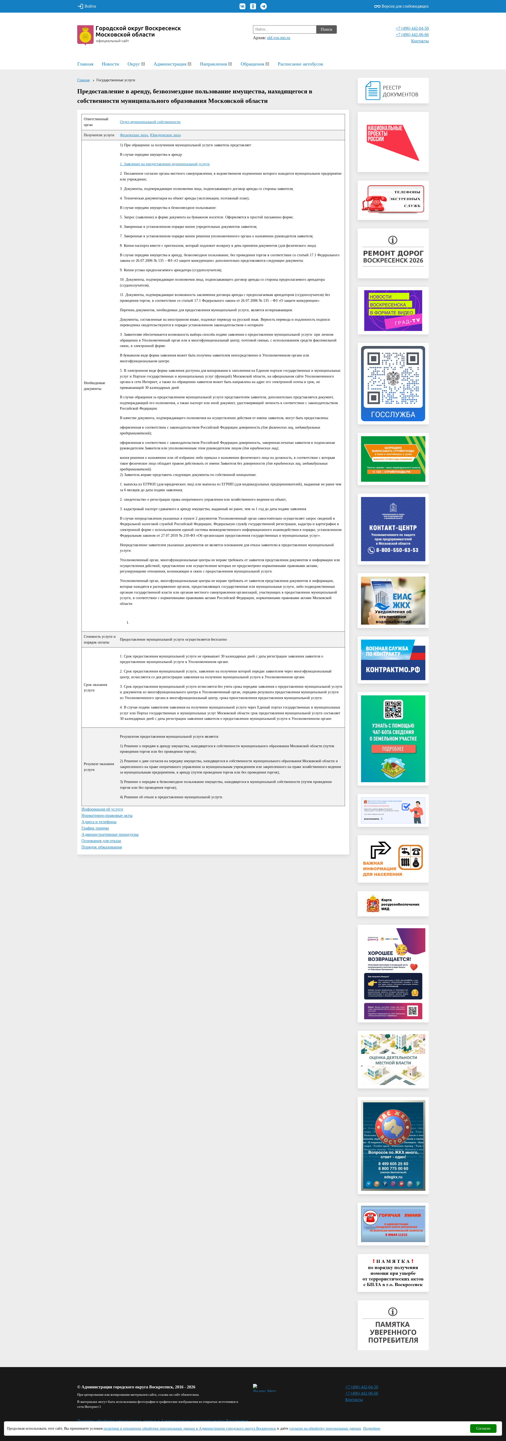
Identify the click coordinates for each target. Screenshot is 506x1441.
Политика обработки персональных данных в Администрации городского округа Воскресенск (163, 1421)
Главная (85, 64)
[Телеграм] (263, 6)
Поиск (326, 29)
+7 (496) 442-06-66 (412, 34)
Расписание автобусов (300, 64)
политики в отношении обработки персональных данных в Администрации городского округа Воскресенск (190, 1428)
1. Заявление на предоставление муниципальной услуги (165, 164)
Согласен (483, 1428)
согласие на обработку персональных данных (325, 1428)
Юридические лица (165, 135)
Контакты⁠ (420, 41)
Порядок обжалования (101, 847)
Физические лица (134, 135)
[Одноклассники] (253, 6)
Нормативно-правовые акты (107, 815)
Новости (110, 64)
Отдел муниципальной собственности (150, 122)
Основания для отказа (101, 841)
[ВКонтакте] (242, 6)
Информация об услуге (102, 809)
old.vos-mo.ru (278, 38)
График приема (95, 828)
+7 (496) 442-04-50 (412, 28)
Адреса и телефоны (98, 822)
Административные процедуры (110, 834)
